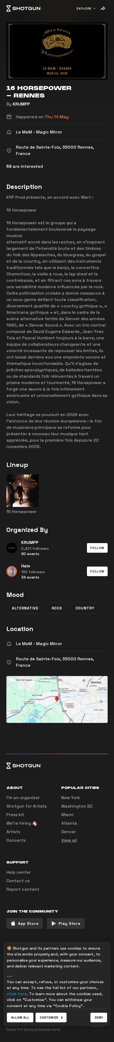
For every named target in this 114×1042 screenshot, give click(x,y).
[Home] (23, 8)
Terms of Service (36, 1029)
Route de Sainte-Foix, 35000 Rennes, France (55, 662)
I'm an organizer (23, 797)
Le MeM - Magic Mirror (39, 643)
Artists (13, 832)
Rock (57, 608)
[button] (97, 548)
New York (70, 797)
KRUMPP (21, 104)
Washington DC (77, 806)
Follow (97, 548)
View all (69, 840)
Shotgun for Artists (26, 806)
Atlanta (69, 823)
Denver (68, 832)
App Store (28, 923)
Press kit (15, 814)
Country (85, 608)
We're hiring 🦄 (21, 823)
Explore (84, 8)
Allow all (20, 1017)
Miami (67, 814)
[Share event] (103, 8)
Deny (99, 1017)
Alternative (25, 608)
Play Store (69, 923)
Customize (49, 1017)
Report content (22, 889)
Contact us (18, 881)
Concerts (15, 840)
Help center (18, 872)
